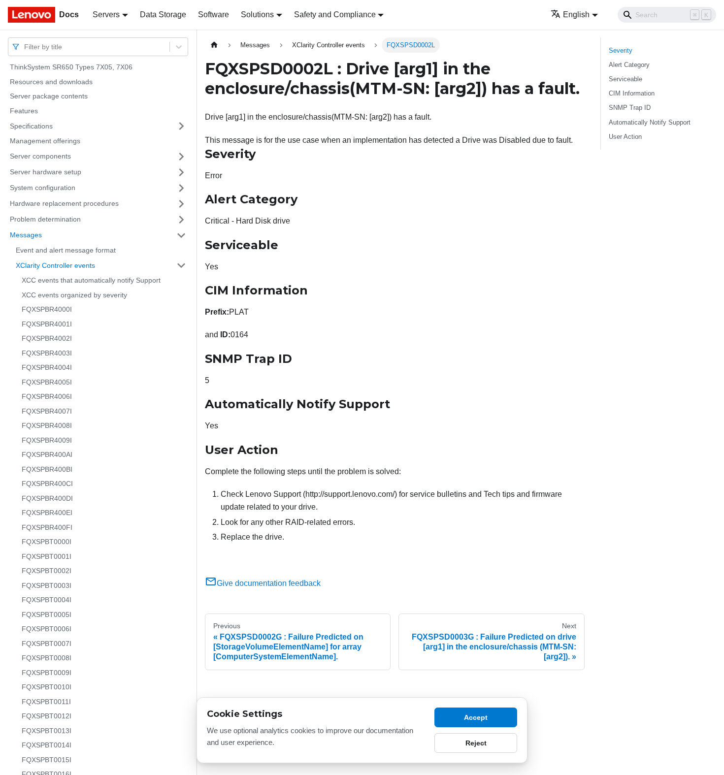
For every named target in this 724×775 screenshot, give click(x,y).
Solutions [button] (257, 14)
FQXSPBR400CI (47, 483)
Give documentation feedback (269, 583)
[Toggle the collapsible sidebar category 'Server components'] (181, 156)
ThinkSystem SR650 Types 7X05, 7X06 (71, 67)
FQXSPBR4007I (47, 411)
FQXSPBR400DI (47, 498)
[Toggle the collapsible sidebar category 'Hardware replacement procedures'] (181, 204)
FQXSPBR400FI (47, 527)
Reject (476, 743)
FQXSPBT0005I (46, 614)
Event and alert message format (66, 250)
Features (24, 111)
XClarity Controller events (55, 265)
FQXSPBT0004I (46, 600)
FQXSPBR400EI (47, 513)
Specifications (31, 125)
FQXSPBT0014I (46, 745)
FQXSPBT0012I (46, 716)
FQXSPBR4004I (47, 367)
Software (213, 14)
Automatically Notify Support (650, 122)
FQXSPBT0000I (46, 542)
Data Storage (163, 14)
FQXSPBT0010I (46, 687)
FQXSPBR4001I (47, 324)
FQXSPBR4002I (47, 338)
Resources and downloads (51, 82)
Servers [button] (106, 14)
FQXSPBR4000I (47, 309)
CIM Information (632, 93)
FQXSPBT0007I (46, 643)
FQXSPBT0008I (46, 658)
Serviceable (625, 79)
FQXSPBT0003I (46, 585)
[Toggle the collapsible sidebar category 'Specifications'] (181, 126)
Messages (26, 235)
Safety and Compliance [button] (335, 14)
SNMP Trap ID (630, 107)
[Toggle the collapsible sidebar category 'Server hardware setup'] (181, 172)
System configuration (42, 188)
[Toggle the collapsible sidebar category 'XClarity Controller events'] (181, 265)
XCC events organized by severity (74, 295)
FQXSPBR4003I (47, 353)
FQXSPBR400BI (47, 469)
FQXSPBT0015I (46, 760)
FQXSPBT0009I (46, 673)
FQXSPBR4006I (47, 396)
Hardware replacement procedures (64, 203)
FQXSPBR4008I (47, 425)
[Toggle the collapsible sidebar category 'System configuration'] (181, 188)
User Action (625, 136)
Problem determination (45, 219)
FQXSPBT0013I (46, 731)
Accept (476, 717)
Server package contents (49, 96)
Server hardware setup (45, 172)
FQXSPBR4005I (47, 382)
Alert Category (629, 64)
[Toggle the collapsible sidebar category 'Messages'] (181, 235)
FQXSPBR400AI (47, 454)
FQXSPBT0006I (46, 629)
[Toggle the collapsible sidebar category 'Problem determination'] (181, 219)
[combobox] (25, 46)
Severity (620, 50)
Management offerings (45, 141)
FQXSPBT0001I (46, 556)
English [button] (576, 14)
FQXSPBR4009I (47, 440)
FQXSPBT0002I (46, 571)
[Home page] (214, 45)
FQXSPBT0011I (46, 702)
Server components (40, 156)
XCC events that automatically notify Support (91, 280)
